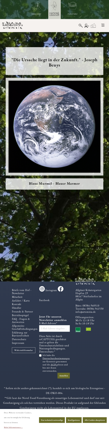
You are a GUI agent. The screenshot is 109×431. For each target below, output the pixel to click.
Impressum (18, 343)
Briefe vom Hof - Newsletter (21, 291)
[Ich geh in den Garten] (54, 9)
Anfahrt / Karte (21, 300)
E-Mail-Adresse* (48, 323)
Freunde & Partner (22, 311)
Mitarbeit (17, 297)
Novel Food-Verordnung (36, 398)
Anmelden (63, 375)
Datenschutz (19, 339)
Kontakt (16, 304)
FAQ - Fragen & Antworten (21, 320)
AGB (53, 364)
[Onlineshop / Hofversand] (72, 9)
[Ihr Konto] (86, 25)
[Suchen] (80, 25)
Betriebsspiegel (20, 315)
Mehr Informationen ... (13, 427)
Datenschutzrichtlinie (51, 345)
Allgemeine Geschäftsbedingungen (25, 327)
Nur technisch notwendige (52, 420)
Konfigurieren (74, 420)
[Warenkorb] (93, 25)
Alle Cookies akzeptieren (95, 420)
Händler (16, 307)
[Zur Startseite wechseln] (13, 25)
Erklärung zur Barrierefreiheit (20, 334)
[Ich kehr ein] (36, 9)
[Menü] (103, 25)
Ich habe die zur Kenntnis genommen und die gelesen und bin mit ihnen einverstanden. (56, 363)
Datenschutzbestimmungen (56, 358)
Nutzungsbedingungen (52, 348)
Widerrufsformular (23, 350)
